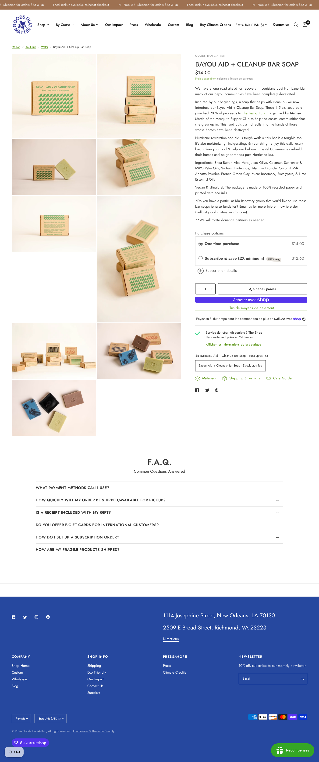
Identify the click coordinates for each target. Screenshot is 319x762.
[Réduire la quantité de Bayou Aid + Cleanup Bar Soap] (198, 288)
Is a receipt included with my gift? (73, 512)
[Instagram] (40, 617)
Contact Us (95, 686)
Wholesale (153, 24)
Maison (16, 47)
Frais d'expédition (205, 79)
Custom (173, 24)
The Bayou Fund (254, 113)
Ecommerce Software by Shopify (93, 731)
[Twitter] (28, 617)
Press (134, 24)
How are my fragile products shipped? (78, 549)
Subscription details (221, 270)
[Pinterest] (51, 617)
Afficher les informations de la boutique (233, 344)
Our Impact (114, 24)
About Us (88, 24)
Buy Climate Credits (215, 24)
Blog (189, 24)
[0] (304, 25)
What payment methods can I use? (72, 487)
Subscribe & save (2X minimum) (242, 258)
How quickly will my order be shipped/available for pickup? (101, 500)
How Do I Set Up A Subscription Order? (77, 537)
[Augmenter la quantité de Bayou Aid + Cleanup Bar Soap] (211, 288)
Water (44, 47)
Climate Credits (174, 672)
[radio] (200, 244)
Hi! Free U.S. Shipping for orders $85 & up (139, 4)
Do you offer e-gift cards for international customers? (97, 525)
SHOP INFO (97, 656)
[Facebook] (17, 617)
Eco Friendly (96, 672)
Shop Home (21, 665)
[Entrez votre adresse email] (302, 678)
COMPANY (21, 656)
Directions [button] (171, 639)
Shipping (94, 665)
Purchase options (209, 233)
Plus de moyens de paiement (251, 308)
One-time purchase (222, 244)
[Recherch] (296, 25)
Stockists (93, 692)
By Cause (63, 24)
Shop (41, 24)
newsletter (298, 665)
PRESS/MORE (175, 656)
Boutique (30, 47)
